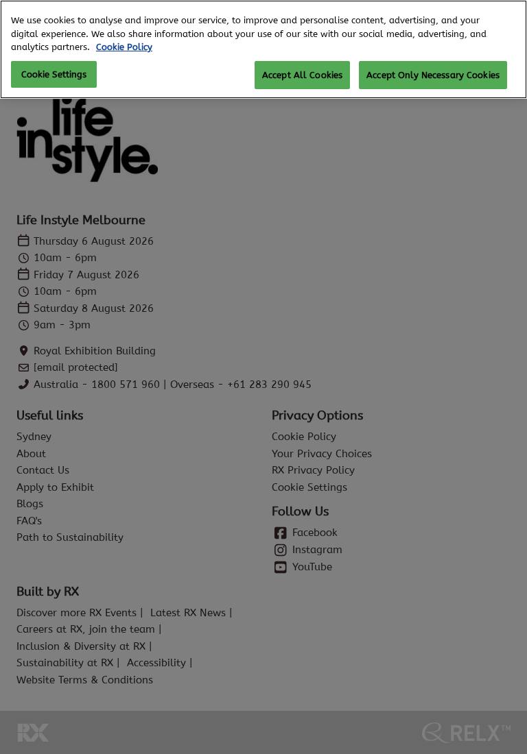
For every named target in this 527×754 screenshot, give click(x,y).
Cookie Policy (124, 47)
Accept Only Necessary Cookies (433, 75)
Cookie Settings (54, 74)
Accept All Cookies (302, 75)
